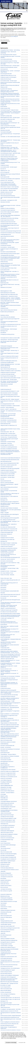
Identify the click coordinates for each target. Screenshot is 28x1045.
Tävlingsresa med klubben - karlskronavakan (10, 405)
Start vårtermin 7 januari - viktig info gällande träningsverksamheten (10, 504)
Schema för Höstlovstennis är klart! (8, 822)
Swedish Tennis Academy (6, 885)
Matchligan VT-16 (4, 1001)
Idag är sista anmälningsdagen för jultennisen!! (10, 654)
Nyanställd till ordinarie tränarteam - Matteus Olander (10, 97)
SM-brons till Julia (4, 887)
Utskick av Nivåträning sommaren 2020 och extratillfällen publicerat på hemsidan (10, 736)
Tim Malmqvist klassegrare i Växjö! (8, 820)
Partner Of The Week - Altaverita (7, 574)
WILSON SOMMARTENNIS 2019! (7, 785)
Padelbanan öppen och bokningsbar (8, 77)
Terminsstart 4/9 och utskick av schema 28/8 (10, 337)
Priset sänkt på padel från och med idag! (9, 694)
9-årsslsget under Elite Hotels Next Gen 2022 (10, 459)
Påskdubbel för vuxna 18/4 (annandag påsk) (10, 468)
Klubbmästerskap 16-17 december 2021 (9, 528)
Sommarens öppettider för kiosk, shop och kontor (10, 143)
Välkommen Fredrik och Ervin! (7, 832)
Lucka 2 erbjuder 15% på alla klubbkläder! (9, 188)
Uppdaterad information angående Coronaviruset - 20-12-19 (8, 642)
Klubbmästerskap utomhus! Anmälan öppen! (10, 253)
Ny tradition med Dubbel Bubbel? (7, 855)
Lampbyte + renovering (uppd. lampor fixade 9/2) (10, 397)
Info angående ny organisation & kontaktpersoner (7, 767)
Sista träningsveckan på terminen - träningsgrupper (8, 566)
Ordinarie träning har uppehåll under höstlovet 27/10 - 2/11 (10, 128)
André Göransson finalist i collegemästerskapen (11, 1015)
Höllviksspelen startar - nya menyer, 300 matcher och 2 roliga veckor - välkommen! (10, 148)
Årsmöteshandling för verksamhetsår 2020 (10, 591)
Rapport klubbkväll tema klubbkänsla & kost (10, 1017)
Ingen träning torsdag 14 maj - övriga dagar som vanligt (10, 63)
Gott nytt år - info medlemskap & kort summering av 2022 (11, 411)
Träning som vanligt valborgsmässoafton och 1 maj (10, 580)
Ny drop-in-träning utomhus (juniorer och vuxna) (9, 358)
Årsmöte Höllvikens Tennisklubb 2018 (8, 857)
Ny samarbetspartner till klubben (7, 929)
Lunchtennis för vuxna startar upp (7, 539)
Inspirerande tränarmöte (6, 480)
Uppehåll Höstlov (4, 763)
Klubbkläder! (3, 905)
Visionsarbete (3, 620)
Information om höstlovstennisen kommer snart (11, 324)
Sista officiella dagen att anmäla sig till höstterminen (9, 342)
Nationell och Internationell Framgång (8, 853)
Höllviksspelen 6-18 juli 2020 (6, 709)
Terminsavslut (3, 841)
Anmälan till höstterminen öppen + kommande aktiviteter (10, 57)
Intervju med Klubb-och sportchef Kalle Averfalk (9, 491)
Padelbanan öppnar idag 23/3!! (7, 470)
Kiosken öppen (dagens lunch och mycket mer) (9, 354)
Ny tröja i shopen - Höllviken (6, 121)
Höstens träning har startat (6, 971)
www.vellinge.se (14, 36)
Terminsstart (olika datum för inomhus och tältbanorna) (9, 280)
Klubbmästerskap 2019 (5, 758)
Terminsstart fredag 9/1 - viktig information (9, 110)
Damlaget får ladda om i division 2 (8, 942)
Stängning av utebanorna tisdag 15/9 (8, 690)
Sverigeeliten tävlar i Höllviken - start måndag (10, 50)
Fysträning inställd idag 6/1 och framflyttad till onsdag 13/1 (10, 632)
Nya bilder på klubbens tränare (7, 1025)
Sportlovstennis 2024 (5, 269)
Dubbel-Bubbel (4, 908)
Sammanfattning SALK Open (6, 805)
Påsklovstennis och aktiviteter (7, 260)
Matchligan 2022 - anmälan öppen (8, 433)
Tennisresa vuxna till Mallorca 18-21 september (10, 178)
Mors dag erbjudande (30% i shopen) (8, 54)
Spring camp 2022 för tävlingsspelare (8, 472)
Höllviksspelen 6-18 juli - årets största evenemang (8, 52)
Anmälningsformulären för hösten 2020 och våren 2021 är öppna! (10, 720)
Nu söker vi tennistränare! (6, 992)
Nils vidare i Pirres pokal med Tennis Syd (9, 964)
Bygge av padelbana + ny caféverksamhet (10, 713)
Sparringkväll (3, 878)
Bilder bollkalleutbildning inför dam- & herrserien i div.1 (11, 1019)
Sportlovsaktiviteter (5, 489)
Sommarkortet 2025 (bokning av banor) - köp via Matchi (10, 163)
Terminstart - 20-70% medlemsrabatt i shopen (10, 136)
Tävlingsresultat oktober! (6, 952)
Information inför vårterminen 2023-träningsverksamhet (8, 416)
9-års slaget (3, 794)
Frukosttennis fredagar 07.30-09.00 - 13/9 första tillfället (10, 206)
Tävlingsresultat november (6, 944)
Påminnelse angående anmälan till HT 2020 (10, 724)
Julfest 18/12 (3, 871)
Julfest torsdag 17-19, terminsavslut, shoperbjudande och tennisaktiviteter (8, 184)
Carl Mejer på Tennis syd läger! (7, 816)
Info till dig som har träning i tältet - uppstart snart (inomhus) (10, 243)
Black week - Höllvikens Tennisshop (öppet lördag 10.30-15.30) (10, 303)
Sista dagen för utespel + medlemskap (9, 543)
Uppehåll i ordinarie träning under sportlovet (10, 99)
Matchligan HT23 (4, 330)
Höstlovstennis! (4, 536)
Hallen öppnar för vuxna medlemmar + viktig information (10, 563)
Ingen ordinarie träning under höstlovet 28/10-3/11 (10, 198)
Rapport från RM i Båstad (6, 990)
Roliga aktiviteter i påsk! (5, 862)
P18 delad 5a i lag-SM (5, 864)
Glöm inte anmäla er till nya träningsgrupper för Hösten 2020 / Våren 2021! (11, 703)
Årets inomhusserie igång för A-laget (8, 818)
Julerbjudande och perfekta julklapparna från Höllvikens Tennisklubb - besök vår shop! (10, 656)
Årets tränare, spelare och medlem (8, 742)
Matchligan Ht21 (4, 541)
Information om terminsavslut (7, 561)
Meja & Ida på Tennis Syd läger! (7, 814)
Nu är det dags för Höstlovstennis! (8, 825)
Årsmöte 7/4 (3, 168)
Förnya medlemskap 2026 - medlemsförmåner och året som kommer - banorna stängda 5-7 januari (11, 113)
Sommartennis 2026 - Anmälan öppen (9, 80)
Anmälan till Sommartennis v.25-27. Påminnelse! (11, 232)
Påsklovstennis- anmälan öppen (7, 475)
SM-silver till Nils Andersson (6, 973)
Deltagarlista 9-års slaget (6, 787)
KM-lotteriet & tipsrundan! (6, 935)
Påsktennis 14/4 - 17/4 (5, 170)
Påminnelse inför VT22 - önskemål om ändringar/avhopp (9, 525)
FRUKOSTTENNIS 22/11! (5, 765)
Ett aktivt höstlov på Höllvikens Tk (7, 311)
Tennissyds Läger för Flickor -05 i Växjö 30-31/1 (10, 997)
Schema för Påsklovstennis (6, 917)
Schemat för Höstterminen (6, 894)
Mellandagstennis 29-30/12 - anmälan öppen (10, 117)
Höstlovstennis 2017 (5, 882)
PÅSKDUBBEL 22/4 (4, 797)
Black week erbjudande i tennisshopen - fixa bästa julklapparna (10, 123)
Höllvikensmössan (4, 308)
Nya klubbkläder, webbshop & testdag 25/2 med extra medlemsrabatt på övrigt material (10, 94)
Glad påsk (3, 592)
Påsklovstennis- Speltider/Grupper (8, 860)
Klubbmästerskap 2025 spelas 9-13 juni (9, 156)
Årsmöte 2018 (3, 850)
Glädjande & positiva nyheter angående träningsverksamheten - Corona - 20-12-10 (10, 652)
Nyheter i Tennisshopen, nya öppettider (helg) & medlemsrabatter (10, 266)
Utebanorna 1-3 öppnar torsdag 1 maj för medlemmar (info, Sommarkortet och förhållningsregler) (9, 159)
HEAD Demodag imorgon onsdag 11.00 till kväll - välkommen (10, 174)
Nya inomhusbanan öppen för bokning (9, 61)
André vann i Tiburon (5, 883)
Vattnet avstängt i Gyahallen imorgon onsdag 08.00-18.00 (11, 24)
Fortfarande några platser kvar (7, 867)
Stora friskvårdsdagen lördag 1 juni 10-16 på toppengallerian (10, 226)
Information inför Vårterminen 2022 (8, 527)
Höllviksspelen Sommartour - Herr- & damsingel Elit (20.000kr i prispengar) (8, 151)
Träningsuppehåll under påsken (7, 255)
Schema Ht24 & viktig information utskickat (9, 212)
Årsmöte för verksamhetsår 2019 (7, 745)
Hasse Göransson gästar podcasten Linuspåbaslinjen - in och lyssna (8, 550)
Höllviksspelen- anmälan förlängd (8, 441)
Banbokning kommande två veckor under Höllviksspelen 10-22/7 (9, 348)
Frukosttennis (3, 332)
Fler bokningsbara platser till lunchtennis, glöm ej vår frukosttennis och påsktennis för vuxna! (10, 257)
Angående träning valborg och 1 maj (8, 75)
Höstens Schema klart (5, 829)
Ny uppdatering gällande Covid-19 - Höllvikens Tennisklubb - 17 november (10, 664)
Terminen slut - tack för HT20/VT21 (8, 559)
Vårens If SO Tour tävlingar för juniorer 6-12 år (10, 928)
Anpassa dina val (5, 1039)
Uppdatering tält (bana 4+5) (7, 263)
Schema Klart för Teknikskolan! (7, 718)
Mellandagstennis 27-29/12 (6, 291)
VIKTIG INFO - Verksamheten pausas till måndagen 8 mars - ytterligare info (9, 606)
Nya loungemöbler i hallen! (6, 1002)
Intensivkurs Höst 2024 (5, 202)
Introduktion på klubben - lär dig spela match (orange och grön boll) (10, 101)
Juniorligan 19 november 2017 (7, 876)
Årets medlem (4, 585)
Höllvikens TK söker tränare (6, 145)
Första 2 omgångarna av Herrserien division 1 (10, 1022)
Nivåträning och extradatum (6, 738)
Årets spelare (3, 587)
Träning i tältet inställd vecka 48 (7, 300)
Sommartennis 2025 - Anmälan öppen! (9, 167)
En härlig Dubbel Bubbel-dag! (7, 839)
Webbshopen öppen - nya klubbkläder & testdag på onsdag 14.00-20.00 (9, 91)
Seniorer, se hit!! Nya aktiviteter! (7, 482)
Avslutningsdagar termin (6, 234)
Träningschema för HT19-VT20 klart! (8, 769)
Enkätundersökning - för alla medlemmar (9, 496)
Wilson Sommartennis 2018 (6, 852)
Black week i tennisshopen (6, 194)
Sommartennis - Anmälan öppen (8, 477)
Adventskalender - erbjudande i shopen (9, 296)
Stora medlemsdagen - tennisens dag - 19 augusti (9, 351)
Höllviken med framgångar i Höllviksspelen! (10, 975)
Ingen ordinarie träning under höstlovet (9, 310)
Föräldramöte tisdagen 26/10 (7, 532)
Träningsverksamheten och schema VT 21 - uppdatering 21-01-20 (10, 629)
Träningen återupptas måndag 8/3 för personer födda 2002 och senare (11, 603)
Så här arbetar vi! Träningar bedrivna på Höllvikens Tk (9, 680)
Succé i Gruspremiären (5, 843)
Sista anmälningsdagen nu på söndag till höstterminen (9, 439)
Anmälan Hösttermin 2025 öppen (8, 155)
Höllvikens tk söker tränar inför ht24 (8, 221)
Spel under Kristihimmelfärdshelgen (8, 845)
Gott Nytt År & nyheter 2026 (6, 115)
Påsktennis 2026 (4, 87)
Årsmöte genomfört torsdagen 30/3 (8, 376)
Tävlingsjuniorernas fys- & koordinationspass (10, 968)
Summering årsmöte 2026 (6, 73)
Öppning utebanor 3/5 (5, 367)
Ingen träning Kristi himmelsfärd (7, 236)
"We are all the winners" (6, 848)
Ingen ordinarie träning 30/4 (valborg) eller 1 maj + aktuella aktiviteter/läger (10, 240)
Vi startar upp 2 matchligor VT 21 (7, 618)
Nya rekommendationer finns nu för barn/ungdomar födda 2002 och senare (9, 622)
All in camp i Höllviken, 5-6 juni (7, 573)
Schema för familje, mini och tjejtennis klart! (10, 771)
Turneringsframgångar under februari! (9, 801)
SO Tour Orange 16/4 (5, 172)
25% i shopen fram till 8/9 (6, 213)
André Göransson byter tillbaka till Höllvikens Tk (10, 458)
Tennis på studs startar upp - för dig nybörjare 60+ (10, 134)
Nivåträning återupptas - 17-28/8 (7, 701)
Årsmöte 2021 (3, 598)
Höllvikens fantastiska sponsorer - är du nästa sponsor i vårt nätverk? (10, 365)
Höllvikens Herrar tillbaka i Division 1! (8, 947)
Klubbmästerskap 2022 (5, 423)
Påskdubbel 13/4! (4, 750)
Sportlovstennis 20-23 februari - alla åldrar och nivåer (10, 401)
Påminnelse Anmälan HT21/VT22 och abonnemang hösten (8, 555)
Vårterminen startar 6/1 (5, 931)
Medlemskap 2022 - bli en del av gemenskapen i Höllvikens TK (11, 510)
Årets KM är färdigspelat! (6, 873)
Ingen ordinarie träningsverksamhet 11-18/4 (10, 463)
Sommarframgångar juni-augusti (8, 970)
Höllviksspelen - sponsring (6, 443)
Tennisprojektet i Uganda (6, 924)
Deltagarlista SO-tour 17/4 (6, 789)
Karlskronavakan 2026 (5, 108)
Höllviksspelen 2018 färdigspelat (7, 830)
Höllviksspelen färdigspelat (6, 346)
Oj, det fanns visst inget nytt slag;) (7, 374)
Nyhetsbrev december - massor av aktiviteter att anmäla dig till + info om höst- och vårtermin (11, 298)
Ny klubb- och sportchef (6, 747)
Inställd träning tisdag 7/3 (6, 389)
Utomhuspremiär (4, 69)
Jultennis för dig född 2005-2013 (7, 658)
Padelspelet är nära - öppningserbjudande (10, 707)
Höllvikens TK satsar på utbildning (8, 208)
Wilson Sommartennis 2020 (6, 740)
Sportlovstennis (4, 106)
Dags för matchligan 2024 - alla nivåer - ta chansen (9, 272)
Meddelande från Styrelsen (6, 836)
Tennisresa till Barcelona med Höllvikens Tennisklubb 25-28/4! (9, 811)
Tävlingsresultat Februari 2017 (7, 921)
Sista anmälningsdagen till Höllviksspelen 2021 (10, 557)
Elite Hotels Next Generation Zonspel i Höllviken (10, 613)
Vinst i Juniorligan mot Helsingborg (8, 994)
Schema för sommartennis (6, 778)
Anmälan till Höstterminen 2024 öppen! (9, 223)
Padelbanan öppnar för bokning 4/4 (8, 372)
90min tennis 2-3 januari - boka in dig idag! (10, 186)
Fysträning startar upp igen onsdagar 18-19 (9, 501)
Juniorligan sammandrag (6, 889)
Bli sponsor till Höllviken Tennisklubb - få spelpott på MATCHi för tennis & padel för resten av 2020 (9, 684)
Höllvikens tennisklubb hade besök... (8, 910)
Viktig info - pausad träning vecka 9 (8, 608)
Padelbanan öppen (5, 165)
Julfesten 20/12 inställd (5, 516)
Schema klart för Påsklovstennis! (7, 790)
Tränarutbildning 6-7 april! (6, 808)
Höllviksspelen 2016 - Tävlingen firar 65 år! (9, 983)
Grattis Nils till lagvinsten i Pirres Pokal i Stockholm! (8, 954)
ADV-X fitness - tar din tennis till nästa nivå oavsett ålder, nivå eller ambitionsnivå (9, 382)
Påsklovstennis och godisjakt (7, 384)
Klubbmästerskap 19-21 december (8, 292)
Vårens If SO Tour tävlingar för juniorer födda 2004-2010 (10, 1005)
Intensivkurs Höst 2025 (5, 130)
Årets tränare (3, 589)
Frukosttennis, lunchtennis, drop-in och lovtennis (9, 327)
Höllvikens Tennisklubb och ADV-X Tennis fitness (11, 370)
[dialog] (14, 1037)
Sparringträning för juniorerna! (7, 761)
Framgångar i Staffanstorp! (6, 782)
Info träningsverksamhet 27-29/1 (7, 403)
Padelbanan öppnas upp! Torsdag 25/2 (9, 610)
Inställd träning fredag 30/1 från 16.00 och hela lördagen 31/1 (10, 104)
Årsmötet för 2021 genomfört (7, 466)
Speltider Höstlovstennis (6, 880)
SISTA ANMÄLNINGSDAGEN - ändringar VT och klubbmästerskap (10, 522)
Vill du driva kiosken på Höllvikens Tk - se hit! (10, 391)
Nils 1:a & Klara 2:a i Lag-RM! (6, 890)
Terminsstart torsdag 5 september (8, 210)
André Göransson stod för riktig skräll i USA (9, 1023)
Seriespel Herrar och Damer (6, 875)
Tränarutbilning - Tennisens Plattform (8, 754)
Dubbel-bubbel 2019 (5, 783)
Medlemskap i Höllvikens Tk (6, 534)
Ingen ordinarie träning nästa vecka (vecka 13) (10, 594)
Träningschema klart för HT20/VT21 (8, 696)
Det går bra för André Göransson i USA (9, 956)
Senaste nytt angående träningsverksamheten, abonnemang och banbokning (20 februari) (11, 616)
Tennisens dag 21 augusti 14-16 (7, 553)
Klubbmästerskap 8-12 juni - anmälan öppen (10, 65)
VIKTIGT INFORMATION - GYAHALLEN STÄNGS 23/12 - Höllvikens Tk (11, 640)
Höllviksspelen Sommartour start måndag (9, 218)
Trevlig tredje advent (5, 647)
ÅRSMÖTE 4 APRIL (4, 796)
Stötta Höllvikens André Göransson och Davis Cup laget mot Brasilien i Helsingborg (10, 275)
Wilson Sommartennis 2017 (6, 915)
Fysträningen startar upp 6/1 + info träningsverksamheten (8, 635)
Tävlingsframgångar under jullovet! (8, 806)
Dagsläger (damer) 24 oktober (7, 537)
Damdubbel (3, 846)
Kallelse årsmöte (4, 261)
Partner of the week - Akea (6, 578)
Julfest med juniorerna (5, 1007)
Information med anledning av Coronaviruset (10, 749)
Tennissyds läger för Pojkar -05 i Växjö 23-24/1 (10, 999)
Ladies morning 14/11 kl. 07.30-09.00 (8, 125)
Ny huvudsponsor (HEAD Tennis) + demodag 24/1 (10, 285)
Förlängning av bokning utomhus (7, 334)
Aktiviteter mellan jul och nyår (7, 192)
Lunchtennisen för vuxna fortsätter (8, 473)
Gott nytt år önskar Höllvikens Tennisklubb (9, 508)
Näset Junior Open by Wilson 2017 (8, 926)
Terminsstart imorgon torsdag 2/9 (8, 544)
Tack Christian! (4, 903)
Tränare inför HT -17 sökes (6, 906)
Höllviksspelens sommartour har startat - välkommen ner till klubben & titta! (9, 979)
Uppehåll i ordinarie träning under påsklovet (10, 85)
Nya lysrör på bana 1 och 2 (6, 669)
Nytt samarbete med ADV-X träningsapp (9, 393)
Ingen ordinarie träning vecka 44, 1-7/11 (9, 530)
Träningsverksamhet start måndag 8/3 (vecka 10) (10, 600)
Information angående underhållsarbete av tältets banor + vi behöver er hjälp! (10, 699)
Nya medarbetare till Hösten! (7, 899)
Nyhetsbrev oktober (5, 315)
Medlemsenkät (4, 913)
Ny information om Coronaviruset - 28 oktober (10, 676)
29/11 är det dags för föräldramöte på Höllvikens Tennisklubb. (11, 306)
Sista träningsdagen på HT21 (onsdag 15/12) (10, 518)
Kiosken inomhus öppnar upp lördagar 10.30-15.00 (10, 319)
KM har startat (3, 936)
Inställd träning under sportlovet (7, 803)
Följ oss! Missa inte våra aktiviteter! (8, 317)
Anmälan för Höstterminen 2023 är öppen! (9, 356)
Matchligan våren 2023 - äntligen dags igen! (10, 399)
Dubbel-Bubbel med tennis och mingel (9, 901)
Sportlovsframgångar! (5, 995)
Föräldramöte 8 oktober (6, 688)
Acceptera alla (22, 1042)
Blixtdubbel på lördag (5, 896)
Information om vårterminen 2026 (8, 119)
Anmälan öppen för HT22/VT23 (7, 445)
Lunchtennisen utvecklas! (6, 245)
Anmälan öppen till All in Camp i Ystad (8, 268)
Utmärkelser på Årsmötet (6, 912)
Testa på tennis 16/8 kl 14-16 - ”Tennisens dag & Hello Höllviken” (10, 140)
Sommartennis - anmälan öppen (8, 247)
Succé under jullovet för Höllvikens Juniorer (10, 869)
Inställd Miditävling (4, 743)
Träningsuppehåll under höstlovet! (8, 678)
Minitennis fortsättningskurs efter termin (9, 360)
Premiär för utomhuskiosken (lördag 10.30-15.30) (11, 231)
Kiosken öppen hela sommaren (7, 220)
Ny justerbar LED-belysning (6, 89)
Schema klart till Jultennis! (6, 649)
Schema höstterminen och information (9, 435)
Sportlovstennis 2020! (5, 752)
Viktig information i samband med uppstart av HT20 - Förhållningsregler (10, 692)
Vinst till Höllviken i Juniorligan (7, 945)
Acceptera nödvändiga (11, 1042)
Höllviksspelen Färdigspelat (6, 898)
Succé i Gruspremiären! (6, 987)
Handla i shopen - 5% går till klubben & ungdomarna (9, 1028)
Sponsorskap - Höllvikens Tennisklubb (9, 421)
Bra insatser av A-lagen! (6, 985)
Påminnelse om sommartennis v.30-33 (9, 776)
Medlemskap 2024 (4, 282)
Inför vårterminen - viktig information (8, 190)
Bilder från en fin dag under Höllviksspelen (9, 981)
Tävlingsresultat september (6, 960)
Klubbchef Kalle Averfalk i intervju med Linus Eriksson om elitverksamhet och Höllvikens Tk (10, 451)
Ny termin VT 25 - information (7, 180)
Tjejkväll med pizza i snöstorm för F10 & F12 (9, 1011)
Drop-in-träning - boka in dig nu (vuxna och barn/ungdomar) (10, 228)
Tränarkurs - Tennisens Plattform (7, 792)
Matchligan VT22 (4, 500)
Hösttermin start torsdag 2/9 (6, 546)
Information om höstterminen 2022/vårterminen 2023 (7, 454)
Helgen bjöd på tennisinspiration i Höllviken (10, 726)
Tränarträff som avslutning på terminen (9, 447)
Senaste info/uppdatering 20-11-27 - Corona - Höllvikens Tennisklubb (10, 661)
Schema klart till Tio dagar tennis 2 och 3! (9, 705)
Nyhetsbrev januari (4, 506)
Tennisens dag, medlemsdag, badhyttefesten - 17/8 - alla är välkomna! (11, 216)
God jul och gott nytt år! (5, 637)
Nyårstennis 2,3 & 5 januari (6, 287)
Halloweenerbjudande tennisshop (8, 195)
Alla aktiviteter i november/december (9, 420)
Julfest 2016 (3, 933)
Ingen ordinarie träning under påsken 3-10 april (10, 377)
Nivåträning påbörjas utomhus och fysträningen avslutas (8, 731)
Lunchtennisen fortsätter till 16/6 (7, 362)
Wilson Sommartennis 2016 (6, 988)
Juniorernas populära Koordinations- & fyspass (11, 1030)
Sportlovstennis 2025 (5, 177)
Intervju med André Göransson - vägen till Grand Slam (9, 485)
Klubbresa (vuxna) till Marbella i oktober (9, 67)
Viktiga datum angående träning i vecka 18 (9, 734)
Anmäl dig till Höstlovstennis (6, 958)
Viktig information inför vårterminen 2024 (9, 294)
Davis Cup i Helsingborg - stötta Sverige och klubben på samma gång (10, 494)
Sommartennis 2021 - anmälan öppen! (9, 596)
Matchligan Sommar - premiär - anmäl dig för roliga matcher (10, 71)
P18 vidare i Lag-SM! (5, 866)
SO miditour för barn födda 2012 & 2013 (9, 611)
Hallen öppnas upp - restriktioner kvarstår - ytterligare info (10, 627)
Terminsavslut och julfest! (6, 759)
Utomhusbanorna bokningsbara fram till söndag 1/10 (9, 322)
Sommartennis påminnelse (6, 59)
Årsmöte (2, 479)
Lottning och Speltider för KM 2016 (7, 938)
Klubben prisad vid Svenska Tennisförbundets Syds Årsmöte (10, 83)
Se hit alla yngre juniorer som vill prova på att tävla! (10, 962)
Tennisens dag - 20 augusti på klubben (9, 437)
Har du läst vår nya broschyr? (7, 966)
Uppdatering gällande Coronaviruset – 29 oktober (9, 674)
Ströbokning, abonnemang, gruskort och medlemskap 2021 (9, 583)
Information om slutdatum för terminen (9, 448)
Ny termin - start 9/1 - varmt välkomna (8, 409)
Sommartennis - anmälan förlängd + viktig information (9, 569)
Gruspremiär (3, 238)
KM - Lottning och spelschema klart (8, 519)
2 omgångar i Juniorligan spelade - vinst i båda (11, 1009)
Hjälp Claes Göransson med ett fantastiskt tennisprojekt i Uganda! (9, 949)
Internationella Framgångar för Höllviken (9, 834)
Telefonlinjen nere (4, 823)
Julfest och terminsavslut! (6, 813)
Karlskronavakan (4, 799)
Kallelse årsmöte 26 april (6, 79)
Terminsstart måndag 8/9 (6, 132)
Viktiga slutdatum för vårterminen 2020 (9, 723)
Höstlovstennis (4, 686)
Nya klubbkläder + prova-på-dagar (8, 413)
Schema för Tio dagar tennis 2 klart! (8, 775)
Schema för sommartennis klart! (7, 837)
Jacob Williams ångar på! (6, 780)
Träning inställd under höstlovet (7, 827)
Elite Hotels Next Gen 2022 (6, 461)
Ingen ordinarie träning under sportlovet (9, 394)
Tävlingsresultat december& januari (8, 922)
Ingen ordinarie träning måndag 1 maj (8, 369)
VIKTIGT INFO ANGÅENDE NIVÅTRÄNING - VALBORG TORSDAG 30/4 (9, 729)
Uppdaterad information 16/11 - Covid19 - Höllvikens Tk (9, 666)
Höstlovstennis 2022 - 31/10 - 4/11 (7, 431)
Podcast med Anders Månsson (7, 418)
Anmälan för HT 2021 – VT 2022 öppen (8, 571)
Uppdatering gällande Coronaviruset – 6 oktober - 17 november (9, 671)
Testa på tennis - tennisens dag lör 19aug (9, 339)
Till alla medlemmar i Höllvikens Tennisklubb (10, 756)
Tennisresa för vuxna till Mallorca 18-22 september (9, 277)
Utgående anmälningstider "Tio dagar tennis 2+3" (10, 711)
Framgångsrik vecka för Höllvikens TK (8, 859)
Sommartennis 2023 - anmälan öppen (9, 379)
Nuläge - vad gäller (5, 512)
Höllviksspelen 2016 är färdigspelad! (8, 977)
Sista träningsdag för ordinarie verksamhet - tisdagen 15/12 (10, 645)
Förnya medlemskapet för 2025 (7, 182)
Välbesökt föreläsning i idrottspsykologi (9, 940)
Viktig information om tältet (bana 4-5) (9, 425)
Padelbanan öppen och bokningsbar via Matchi (9, 249)
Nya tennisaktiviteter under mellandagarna (10, 514)
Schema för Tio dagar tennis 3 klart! (8, 773)
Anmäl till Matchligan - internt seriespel (9, 329)
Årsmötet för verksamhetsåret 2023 (8, 251)
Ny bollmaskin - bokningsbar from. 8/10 (9, 200)
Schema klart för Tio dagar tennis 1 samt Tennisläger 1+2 (9, 716)
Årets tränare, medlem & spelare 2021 (9, 465)
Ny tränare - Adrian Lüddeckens (7, 407)
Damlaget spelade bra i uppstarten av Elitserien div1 (11, 1013)
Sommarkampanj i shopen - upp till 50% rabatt (10, 153)
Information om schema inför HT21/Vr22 (9, 548)
